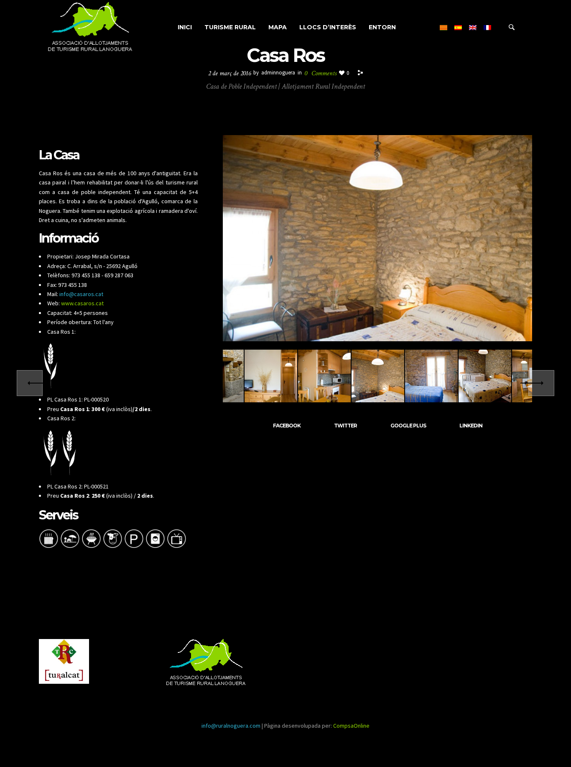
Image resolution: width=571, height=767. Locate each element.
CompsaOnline (351, 725)
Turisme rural (230, 27)
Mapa (277, 27)
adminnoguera (278, 72)
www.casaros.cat (82, 303)
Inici (185, 27)
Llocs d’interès (327, 27)
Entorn (382, 27)
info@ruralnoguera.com (230, 725)
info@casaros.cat (81, 294)
